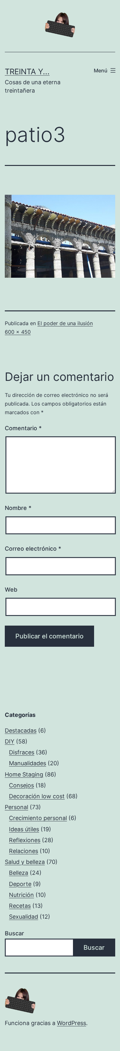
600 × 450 (18, 332)
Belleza (18, 872)
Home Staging (24, 774)
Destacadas (20, 730)
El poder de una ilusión (65, 323)
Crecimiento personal (38, 818)
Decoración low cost (37, 796)
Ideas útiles (24, 829)
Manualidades (27, 763)
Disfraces (21, 752)
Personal (16, 807)
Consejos (21, 785)
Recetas (20, 905)
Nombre (18, 508)
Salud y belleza (25, 861)
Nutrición (21, 894)
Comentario (23, 428)
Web (11, 589)
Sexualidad (23, 916)
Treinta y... (27, 71)
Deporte (20, 884)
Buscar (14, 933)
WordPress (71, 1023)
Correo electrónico (33, 548)
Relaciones (23, 851)
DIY (9, 741)
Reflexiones (24, 840)
